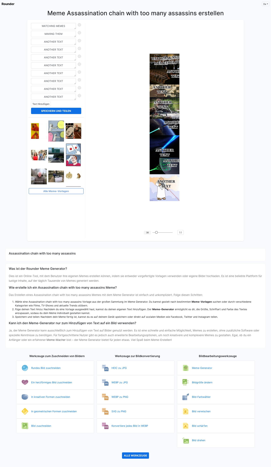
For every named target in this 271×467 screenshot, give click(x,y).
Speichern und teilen (56, 110)
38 (147, 232)
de (264, 4)
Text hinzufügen (40, 104)
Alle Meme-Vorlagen (56, 191)
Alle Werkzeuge (135, 455)
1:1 (180, 232)
